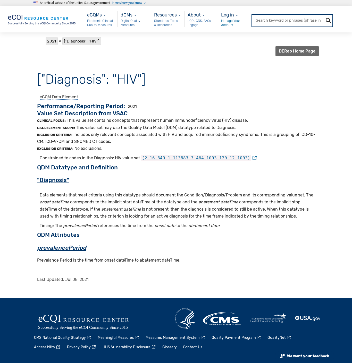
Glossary (169, 347)
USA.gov (308, 318)
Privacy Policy (79, 347)
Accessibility (44, 347)
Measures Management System (173, 337)
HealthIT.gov (268, 318)
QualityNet (276, 337)
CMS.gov (222, 318)
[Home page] (42, 18)
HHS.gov (185, 318)
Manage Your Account (230, 23)
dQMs (126, 15)
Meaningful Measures (116, 337)
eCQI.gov (89, 322)
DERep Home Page (297, 51)
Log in (227, 15)
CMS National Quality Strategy (60, 337)
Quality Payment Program (234, 337)
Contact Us (192, 347)
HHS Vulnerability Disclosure (126, 347)
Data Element (65, 96)
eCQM (45, 96)
